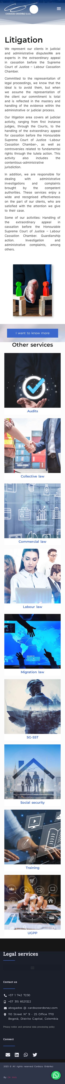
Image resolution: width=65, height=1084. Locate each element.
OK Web (12, 1077)
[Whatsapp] (25, 1054)
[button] (59, 8)
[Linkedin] (16, 1054)
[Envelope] (7, 1054)
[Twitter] (34, 1054)
